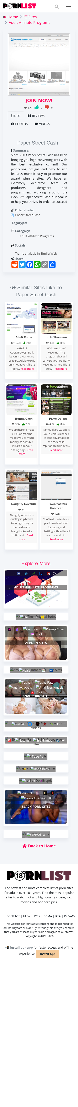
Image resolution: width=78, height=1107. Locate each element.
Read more (27, 369)
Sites (32, 16)
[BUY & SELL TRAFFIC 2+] (36, 833)
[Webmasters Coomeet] (56, 485)
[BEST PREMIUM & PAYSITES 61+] (36, 768)
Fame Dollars (58, 418)
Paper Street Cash (27, 215)
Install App (48, 954)
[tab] (16, 116)
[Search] (56, 6)
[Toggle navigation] (69, 6)
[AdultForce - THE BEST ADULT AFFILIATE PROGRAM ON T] (21, 318)
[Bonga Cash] (21, 399)
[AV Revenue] (56, 318)
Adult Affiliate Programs (29, 22)
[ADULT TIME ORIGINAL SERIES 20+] (36, 616)
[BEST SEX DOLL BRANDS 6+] (35, 780)
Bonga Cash (24, 418)
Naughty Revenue (24, 504)
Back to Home (41, 846)
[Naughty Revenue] (21, 485)
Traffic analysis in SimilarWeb (35, 253)
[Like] (37, 107)
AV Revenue (58, 337)
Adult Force (23, 337)
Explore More (36, 563)
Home (12, 16)
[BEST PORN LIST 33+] (35, 755)
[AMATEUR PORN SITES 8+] (36, 669)
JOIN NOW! (39, 100)
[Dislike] (47, 107)
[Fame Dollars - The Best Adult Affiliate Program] (56, 399)
